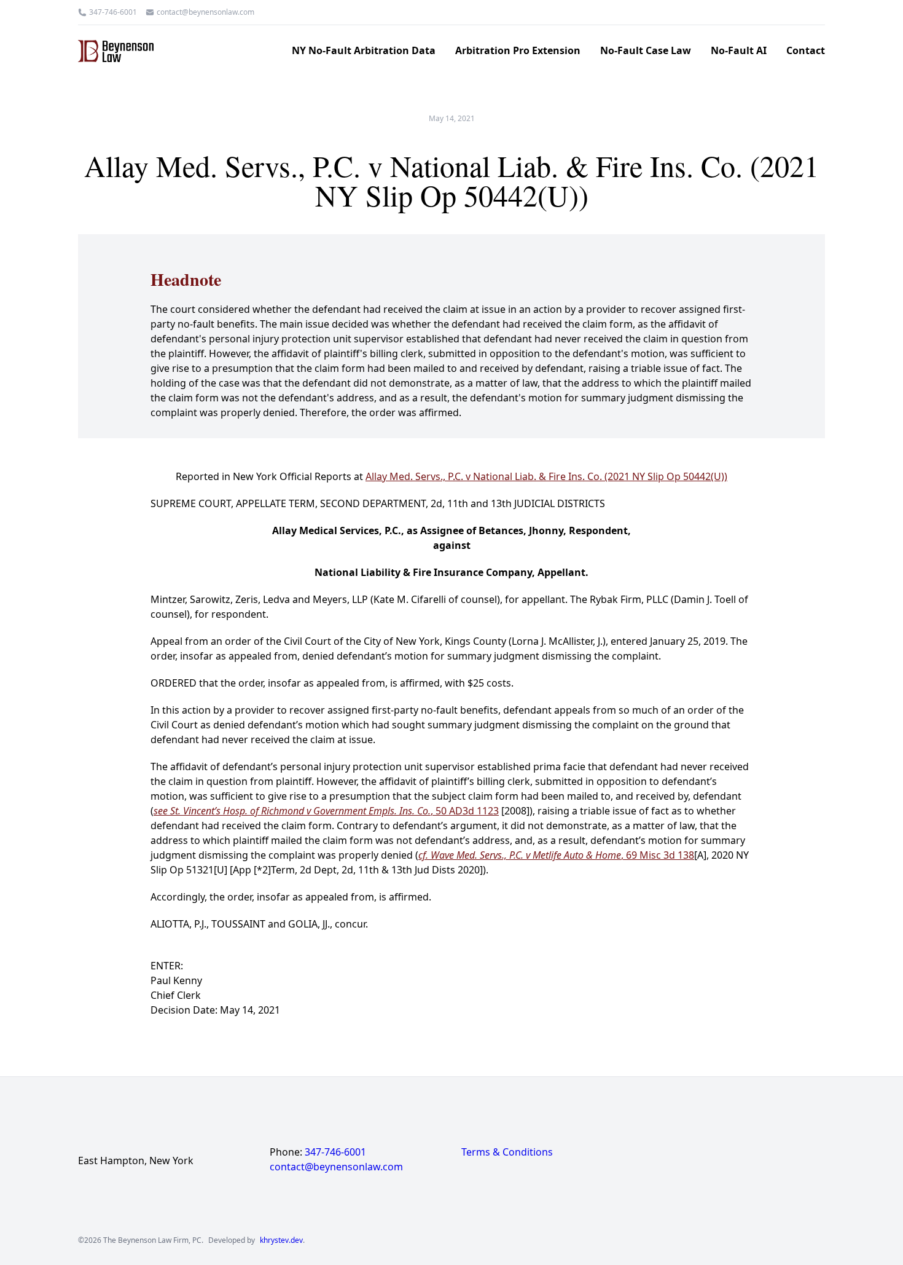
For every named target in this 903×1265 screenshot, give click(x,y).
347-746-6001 (113, 12)
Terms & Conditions (507, 1152)
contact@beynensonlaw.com (205, 12)
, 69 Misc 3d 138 (556, 855)
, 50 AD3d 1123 (326, 811)
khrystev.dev (281, 1240)
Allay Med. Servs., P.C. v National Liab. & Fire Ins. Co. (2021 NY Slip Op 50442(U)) (546, 476)
